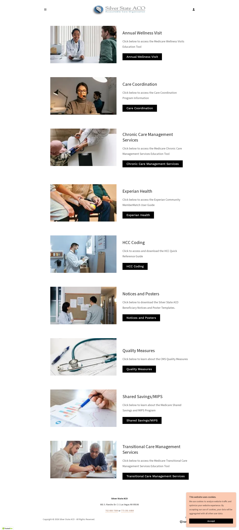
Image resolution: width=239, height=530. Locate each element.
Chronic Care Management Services (152, 164)
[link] (119, 9)
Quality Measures (139, 369)
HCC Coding (135, 266)
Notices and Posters (141, 318)
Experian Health (138, 215)
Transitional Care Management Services (155, 476)
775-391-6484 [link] (127, 510)
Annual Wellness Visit (142, 57)
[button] (45, 9)
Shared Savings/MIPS (142, 420)
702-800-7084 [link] (111, 510)
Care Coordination (139, 108)
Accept (211, 521)
